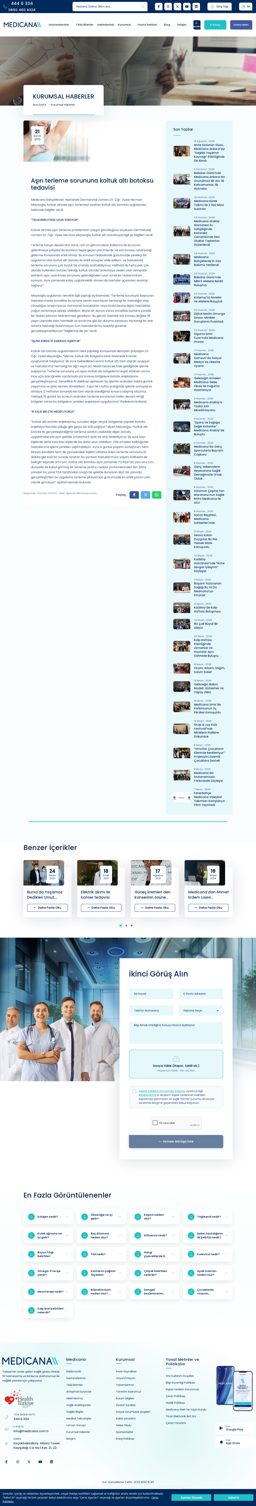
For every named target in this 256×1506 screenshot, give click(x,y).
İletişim (71, 1439)
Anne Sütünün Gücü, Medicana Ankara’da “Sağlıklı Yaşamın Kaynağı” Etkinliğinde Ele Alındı (209, 153)
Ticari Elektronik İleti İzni (181, 1416)
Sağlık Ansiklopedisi (78, 1405)
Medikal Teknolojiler (78, 1418)
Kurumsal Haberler (63, 105)
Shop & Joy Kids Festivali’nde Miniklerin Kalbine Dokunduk (206, 730)
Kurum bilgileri (125, 1398)
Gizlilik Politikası (175, 1403)
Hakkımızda (73, 1371)
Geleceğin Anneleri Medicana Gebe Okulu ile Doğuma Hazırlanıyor (207, 384)
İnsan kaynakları (126, 1371)
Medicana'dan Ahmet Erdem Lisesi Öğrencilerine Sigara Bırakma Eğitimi (208, 894)
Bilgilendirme (147, 1095)
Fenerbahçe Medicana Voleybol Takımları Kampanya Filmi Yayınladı (209, 799)
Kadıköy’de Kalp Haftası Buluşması (207, 609)
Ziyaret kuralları (126, 1405)
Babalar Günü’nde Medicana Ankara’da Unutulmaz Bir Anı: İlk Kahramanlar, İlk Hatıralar (209, 181)
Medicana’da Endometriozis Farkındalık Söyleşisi (208, 777)
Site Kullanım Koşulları (180, 1376)
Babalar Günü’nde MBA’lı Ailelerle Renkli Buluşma (208, 281)
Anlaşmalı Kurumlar (78, 1391)
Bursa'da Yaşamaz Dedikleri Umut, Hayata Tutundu (45, 894)
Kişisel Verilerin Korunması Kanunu (162, 1091)
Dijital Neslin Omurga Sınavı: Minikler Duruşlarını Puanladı (209, 318)
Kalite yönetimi (125, 1418)
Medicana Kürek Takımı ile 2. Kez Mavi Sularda (209, 205)
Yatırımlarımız (125, 1385)
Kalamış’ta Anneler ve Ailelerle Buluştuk (208, 299)
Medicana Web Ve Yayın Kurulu (186, 1409)
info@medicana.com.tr (31, 1431)
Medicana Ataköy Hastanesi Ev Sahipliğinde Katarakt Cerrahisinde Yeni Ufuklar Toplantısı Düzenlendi (207, 233)
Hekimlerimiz (74, 1398)
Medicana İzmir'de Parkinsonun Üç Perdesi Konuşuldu (207, 708)
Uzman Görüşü (76, 1425)
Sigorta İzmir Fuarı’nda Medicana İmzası (208, 338)
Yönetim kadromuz (128, 1391)
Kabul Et (233, 1497)
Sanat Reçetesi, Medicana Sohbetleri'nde (205, 519)
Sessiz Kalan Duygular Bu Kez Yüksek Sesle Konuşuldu (205, 541)
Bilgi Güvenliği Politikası (180, 1383)
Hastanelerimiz (76, 1378)
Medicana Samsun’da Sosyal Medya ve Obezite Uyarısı (208, 360)
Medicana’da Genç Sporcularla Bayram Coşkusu (208, 450)
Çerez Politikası (175, 1396)
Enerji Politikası (125, 1439)
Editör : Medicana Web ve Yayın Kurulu (78, 493)
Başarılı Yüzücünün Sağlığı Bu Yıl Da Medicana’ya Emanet (208, 589)
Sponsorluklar (124, 1432)
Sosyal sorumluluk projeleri (133, 1412)
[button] (122, 925)
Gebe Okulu (123, 1425)
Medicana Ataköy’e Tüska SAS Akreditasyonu (208, 406)
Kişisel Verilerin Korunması (182, 1389)
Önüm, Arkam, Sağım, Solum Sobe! (209, 670)
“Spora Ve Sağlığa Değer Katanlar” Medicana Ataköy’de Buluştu (209, 428)
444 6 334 (21, 1419)
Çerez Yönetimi (176, 1423)
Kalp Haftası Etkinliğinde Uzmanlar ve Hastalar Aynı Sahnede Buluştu (206, 648)
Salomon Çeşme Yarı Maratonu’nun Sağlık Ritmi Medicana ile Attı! (209, 497)
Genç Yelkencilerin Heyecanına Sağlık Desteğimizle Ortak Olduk (208, 473)
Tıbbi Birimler (74, 1385)
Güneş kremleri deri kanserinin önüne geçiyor (152, 894)
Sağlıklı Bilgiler (75, 1412)
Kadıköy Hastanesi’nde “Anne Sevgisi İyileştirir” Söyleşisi (209, 565)
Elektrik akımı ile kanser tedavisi (95, 894)
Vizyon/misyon (125, 1378)
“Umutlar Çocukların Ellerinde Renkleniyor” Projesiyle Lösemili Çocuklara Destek (209, 755)
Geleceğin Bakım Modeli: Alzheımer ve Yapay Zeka (209, 688)
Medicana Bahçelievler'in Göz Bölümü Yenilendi (207, 261)
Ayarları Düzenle (191, 1497)
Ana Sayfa (39, 105)
